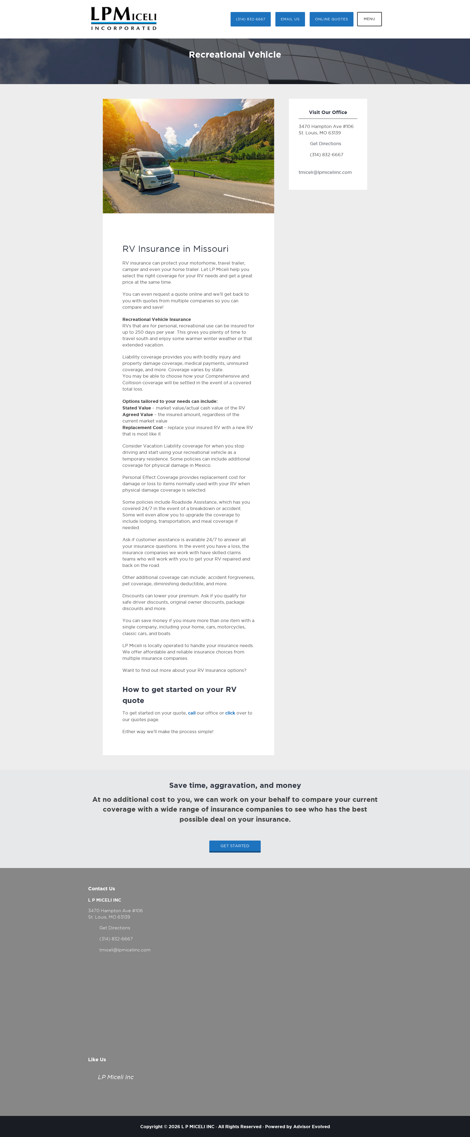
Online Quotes (331, 19)
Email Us (290, 19)
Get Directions (325, 143)
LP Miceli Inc (116, 1077)
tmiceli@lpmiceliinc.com (325, 172)
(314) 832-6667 (250, 19)
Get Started (235, 846)
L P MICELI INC (197, 1126)
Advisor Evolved (311, 1126)
